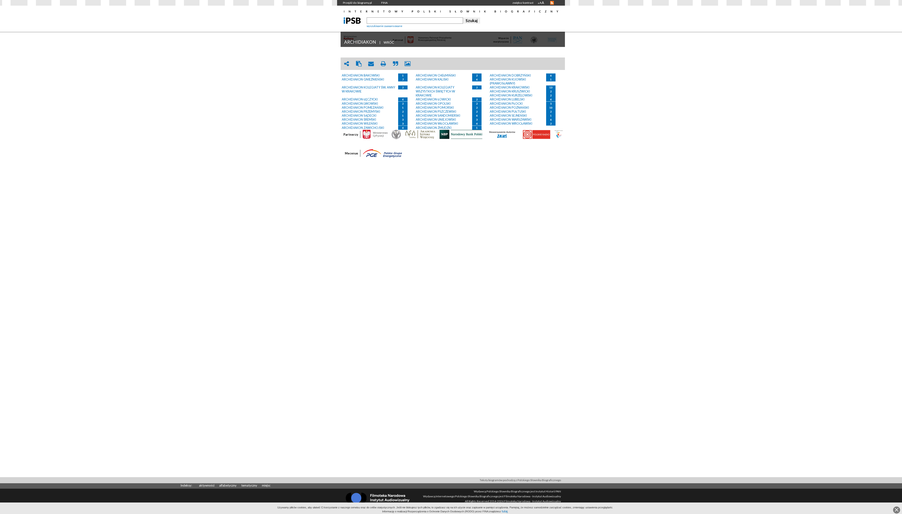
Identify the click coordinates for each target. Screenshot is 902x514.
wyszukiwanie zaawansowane (384, 25)
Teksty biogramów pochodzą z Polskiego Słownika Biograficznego (520, 480)
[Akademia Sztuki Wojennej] (420, 134)
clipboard (359, 64)
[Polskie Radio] (536, 134)
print (383, 64)
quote (395, 64)
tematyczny (249, 485)
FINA (384, 2)
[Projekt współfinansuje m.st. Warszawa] (558, 134)
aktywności (206, 485)
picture (407, 64)
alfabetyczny (228, 485)
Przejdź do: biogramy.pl (357, 2)
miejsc (266, 485)
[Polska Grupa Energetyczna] (382, 153)
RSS (552, 3)
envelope (371, 64)
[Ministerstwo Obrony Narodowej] (396, 134)
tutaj (505, 511)
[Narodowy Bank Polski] (460, 134)
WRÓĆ (389, 42)
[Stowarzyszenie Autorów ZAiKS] (502, 134)
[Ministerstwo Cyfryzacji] (375, 134)
